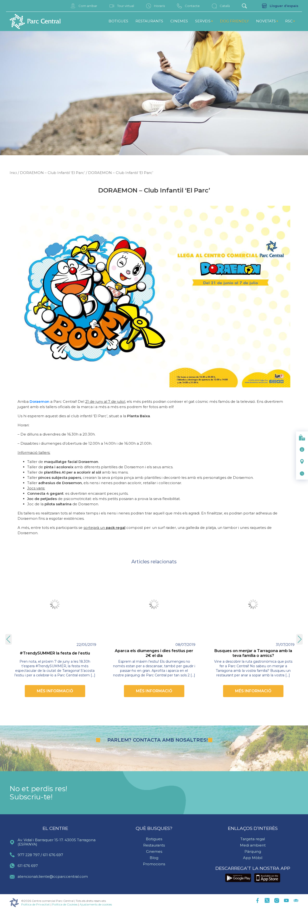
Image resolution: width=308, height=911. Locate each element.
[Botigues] (302, 437)
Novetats (266, 21)
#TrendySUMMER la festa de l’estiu (55, 653)
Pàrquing (252, 851)
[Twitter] (267, 901)
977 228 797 (29, 855)
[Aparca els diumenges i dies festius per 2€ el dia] (154, 604)
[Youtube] (286, 901)
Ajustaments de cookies (96, 904)
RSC (289, 21)
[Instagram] (276, 901)
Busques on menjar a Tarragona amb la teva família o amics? (253, 653)
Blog (154, 857)
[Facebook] (257, 901)
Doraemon (39, 401)
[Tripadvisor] (296, 901)
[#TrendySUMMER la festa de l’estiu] (55, 604)
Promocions (154, 864)
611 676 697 (53, 855)
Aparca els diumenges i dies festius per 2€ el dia (154, 653)
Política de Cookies (64, 904)
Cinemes (179, 21)
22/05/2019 (86, 644)
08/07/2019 (185, 644)
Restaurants (149, 21)
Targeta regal (252, 839)
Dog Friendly (234, 21)
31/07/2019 (285, 644)
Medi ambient (253, 845)
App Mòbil (252, 857)
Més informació (55, 691)
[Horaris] (302, 474)
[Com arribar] (302, 462)
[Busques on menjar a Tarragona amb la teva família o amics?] (253, 604)
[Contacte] (302, 449)
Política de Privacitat (35, 904)
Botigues (118, 21)
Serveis (203, 21)
